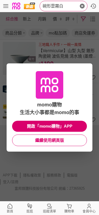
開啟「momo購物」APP (49, 126)
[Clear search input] (82, 6)
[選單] (5, 6)
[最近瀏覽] (93, 6)
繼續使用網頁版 (49, 140)
